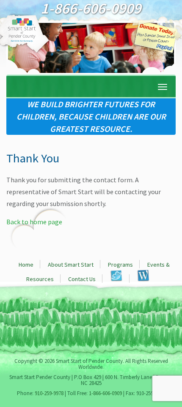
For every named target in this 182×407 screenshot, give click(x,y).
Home (26, 264)
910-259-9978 (49, 393)
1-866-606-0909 (105, 393)
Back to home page (34, 221)
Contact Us (82, 279)
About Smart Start (71, 264)
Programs (120, 264)
